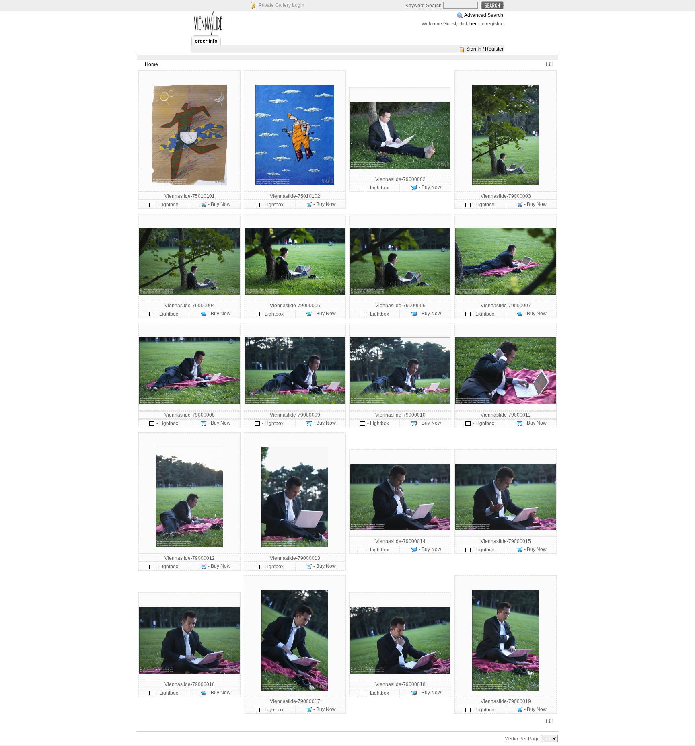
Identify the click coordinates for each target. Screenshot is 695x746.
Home (151, 64)
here (474, 24)
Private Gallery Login (281, 5)
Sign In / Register (485, 49)
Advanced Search (483, 15)
